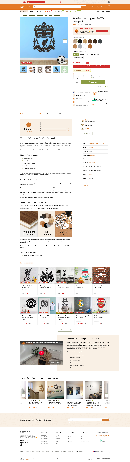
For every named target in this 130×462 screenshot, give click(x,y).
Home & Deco (43, 435)
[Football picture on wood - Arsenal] (101, 305)
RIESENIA (27, 459)
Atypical (91, 147)
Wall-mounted (92, 143)
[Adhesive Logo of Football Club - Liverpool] (29, 275)
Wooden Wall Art (44, 441)
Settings (70, 440)
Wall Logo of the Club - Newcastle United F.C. (46, 286)
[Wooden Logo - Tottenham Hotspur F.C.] (65, 275)
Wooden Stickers (44, 443)
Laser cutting (92, 155)
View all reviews (29, 131)
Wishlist (70, 436)
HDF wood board (92, 162)
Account (70, 435)
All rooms (58, 444)
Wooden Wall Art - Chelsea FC (45, 316)
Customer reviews (84, 436)
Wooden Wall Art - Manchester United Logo (27, 317)
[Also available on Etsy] (94, 105)
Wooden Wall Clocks (45, 436)
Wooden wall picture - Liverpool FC (82, 286)
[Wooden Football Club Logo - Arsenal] (101, 275)
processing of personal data (82, 422)
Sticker (96, 143)
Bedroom (58, 436)
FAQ (82, 438)
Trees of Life (43, 440)
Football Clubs (85, 185)
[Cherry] (31, 69)
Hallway (57, 441)
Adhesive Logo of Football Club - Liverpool (27, 287)
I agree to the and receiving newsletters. (84, 422)
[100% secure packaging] (94, 93)
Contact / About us (85, 435)
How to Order (63, 451)
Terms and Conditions (90, 459)
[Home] (20, 15)
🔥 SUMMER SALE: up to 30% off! (36, 2)
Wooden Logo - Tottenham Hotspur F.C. (65, 286)
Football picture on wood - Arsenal (99, 316)
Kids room (58, 438)
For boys (102, 143)
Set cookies (81, 451)
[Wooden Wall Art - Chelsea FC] (47, 305)
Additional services (85, 441)
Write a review (86, 133)
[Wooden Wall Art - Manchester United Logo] (29, 305)
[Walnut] (40, 69)
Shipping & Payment (36, 451)
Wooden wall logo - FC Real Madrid (82, 316)
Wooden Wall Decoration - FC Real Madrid (64, 317)
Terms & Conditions (55, 451)
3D (99, 143)
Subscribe (106, 419)
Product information (85, 440)
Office (57, 443)
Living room (58, 435)
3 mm (90, 174)
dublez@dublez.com (102, 435)
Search (83, 6)
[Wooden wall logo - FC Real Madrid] (83, 305)
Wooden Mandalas (44, 438)
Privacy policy (77, 458)
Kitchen (57, 440)
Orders (69, 438)
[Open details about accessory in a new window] (83, 75)
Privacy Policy (71, 451)
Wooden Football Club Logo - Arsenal (100, 286)
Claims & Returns (45, 451)
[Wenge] (23, 69)
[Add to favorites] (108, 82)
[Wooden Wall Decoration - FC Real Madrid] (65, 305)
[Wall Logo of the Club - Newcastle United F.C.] (47, 275)
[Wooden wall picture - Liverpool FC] (83, 275)
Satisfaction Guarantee (24, 451)
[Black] (56, 69)
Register (70, 441)
